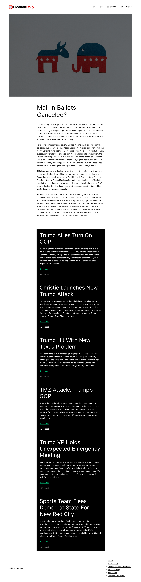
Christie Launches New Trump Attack (69, 290)
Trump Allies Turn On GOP (66, 238)
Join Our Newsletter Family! (120, 567)
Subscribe (112, 573)
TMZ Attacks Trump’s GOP (66, 393)
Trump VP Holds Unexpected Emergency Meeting (70, 448)
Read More (44, 269)
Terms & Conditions (116, 576)
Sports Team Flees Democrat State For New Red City (64, 507)
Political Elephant (16, 568)
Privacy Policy (114, 570)
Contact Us (113, 564)
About (110, 561)
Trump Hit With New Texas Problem (65, 343)
